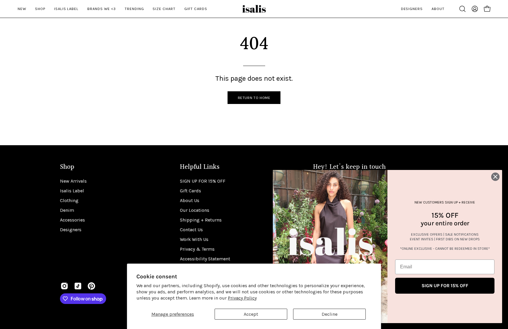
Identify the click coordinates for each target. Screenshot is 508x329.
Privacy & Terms (197, 249)
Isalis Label (72, 191)
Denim (67, 210)
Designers (70, 229)
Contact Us (191, 229)
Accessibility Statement (205, 259)
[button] (462, 9)
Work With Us (194, 239)
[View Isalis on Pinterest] (91, 286)
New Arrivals (73, 181)
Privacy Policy (242, 298)
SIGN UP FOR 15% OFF (202, 181)
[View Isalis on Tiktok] (77, 286)
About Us (189, 200)
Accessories (72, 220)
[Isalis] (254, 9)
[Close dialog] (495, 176)
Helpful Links (200, 167)
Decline (329, 314)
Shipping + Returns (201, 220)
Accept (251, 314)
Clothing (69, 200)
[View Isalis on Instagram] (64, 286)
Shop (67, 167)
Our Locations (194, 210)
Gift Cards (190, 191)
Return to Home (254, 97)
